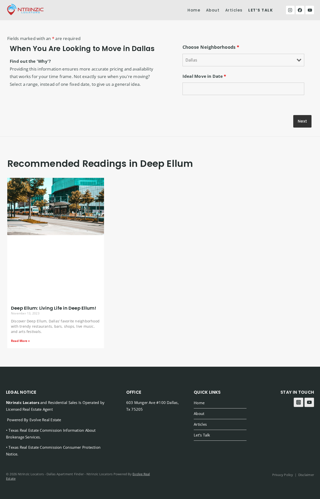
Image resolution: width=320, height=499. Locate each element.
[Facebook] (300, 10)
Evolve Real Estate (45, 419)
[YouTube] (310, 10)
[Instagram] (290, 10)
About (213, 10)
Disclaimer (306, 474)
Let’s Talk (202, 434)
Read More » (20, 341)
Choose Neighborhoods (211, 47)
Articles (234, 10)
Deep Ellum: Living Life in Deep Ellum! (53, 308)
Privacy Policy (282, 474)
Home (194, 10)
